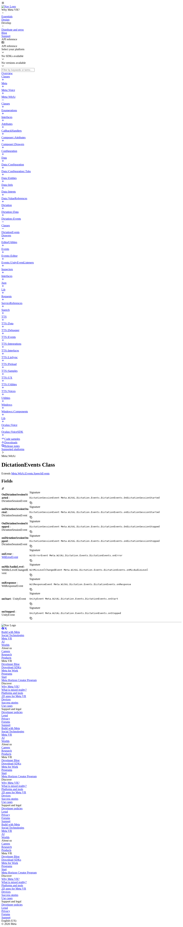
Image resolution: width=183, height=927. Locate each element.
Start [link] (4, 676)
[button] (91, 3)
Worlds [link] (5, 644)
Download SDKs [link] (11, 667)
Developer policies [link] (12, 712)
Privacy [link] (5, 718)
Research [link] (6, 654)
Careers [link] (5, 651)
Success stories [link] (9, 702)
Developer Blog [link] (10, 664)
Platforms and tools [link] (12, 692)
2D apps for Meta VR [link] (13, 696)
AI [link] (2, 641)
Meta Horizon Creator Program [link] (19, 680)
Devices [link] (6, 699)
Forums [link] (5, 721)
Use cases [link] (7, 705)
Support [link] (5, 725)
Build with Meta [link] (10, 632)
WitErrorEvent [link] (10, 557)
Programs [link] (6, 673)
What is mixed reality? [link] (14, 689)
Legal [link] (4, 715)
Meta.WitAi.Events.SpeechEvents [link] (30, 473)
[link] (8, 6)
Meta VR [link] (6, 638)
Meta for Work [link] (9, 670)
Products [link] (6, 657)
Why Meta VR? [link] (10, 686)
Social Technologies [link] (12, 635)
